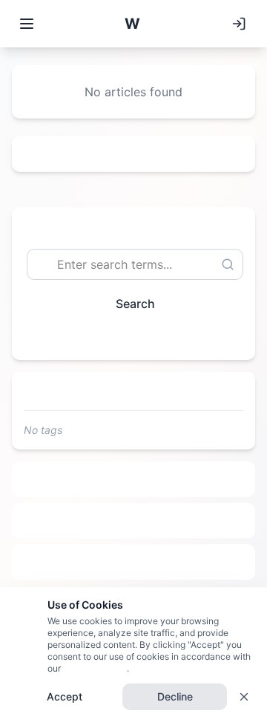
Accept (64, 696)
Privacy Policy (94, 668)
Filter (127, 337)
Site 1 (134, 479)
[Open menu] (27, 24)
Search (135, 303)
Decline (175, 696)
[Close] (244, 697)
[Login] (238, 23)
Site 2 (134, 520)
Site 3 (134, 562)
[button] (132, 24)
